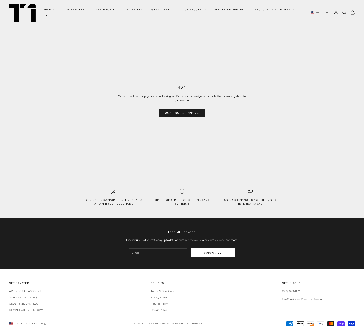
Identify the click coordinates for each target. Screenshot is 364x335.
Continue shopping (182, 112)
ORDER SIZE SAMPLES (23, 303)
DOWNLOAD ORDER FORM (26, 310)
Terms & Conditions (163, 291)
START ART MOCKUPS (23, 297)
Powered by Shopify (187, 323)
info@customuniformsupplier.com (302, 299)
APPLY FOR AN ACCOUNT (25, 291)
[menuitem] (50, 9)
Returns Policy (159, 303)
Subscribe (212, 252)
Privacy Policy (159, 297)
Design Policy (159, 310)
